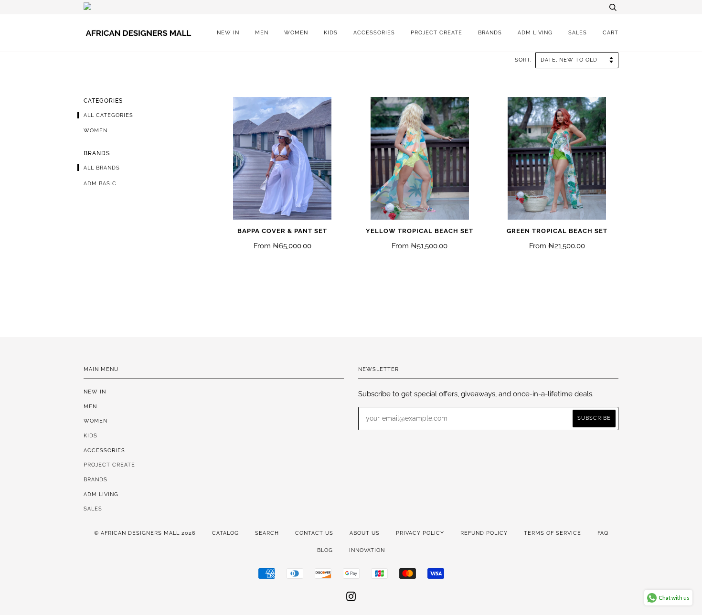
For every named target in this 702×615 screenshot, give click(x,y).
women (95, 130)
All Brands (102, 167)
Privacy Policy (420, 533)
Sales (577, 32)
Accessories (374, 32)
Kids (331, 32)
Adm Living (535, 32)
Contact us (314, 533)
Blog (325, 550)
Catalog (225, 533)
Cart (610, 32)
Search (267, 533)
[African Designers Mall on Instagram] (351, 598)
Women (296, 32)
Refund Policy (484, 533)
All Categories (108, 115)
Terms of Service (552, 533)
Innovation (367, 550)
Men (261, 32)
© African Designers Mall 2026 (145, 533)
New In (228, 32)
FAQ (602, 533)
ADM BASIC (100, 183)
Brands (490, 32)
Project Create (436, 32)
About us (365, 533)
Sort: (524, 59)
